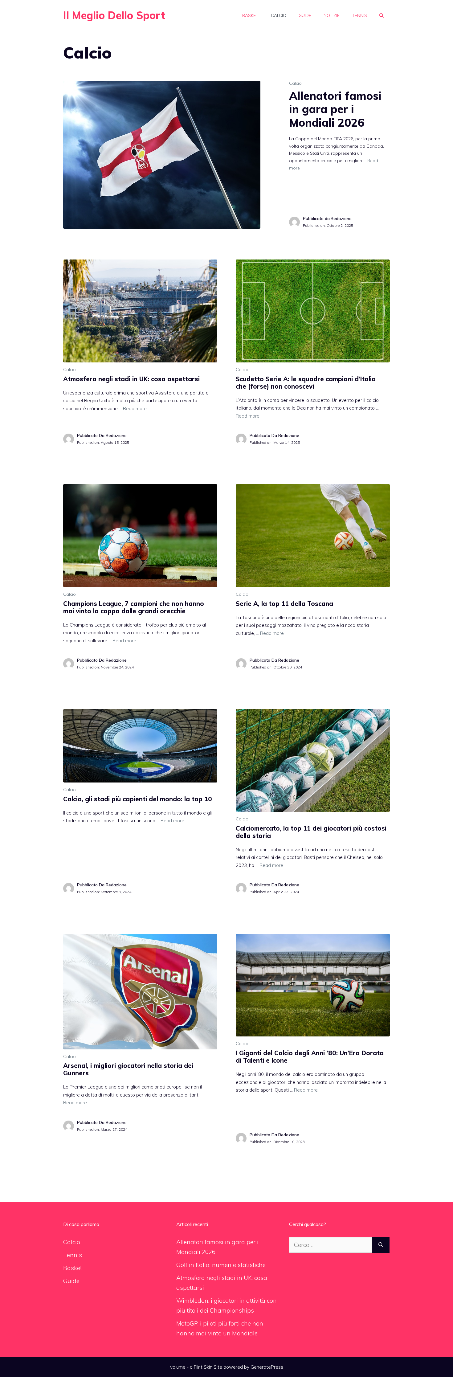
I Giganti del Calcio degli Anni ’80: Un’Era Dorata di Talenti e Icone (310, 1056)
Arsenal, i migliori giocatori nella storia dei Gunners (128, 1069)
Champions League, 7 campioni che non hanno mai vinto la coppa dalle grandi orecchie (133, 607)
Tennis (359, 15)
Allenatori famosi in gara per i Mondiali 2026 (335, 109)
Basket (250, 15)
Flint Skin (203, 1367)
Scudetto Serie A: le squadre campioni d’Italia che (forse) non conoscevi (306, 382)
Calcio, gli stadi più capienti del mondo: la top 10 (137, 799)
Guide (305, 15)
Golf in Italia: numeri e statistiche (221, 1265)
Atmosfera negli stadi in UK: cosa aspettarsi (131, 379)
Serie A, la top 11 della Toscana (284, 603)
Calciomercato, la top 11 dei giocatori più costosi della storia (311, 832)
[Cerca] (381, 1245)
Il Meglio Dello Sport (114, 15)
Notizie (332, 15)
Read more (135, 408)
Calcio (278, 15)
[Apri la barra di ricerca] (381, 15)
